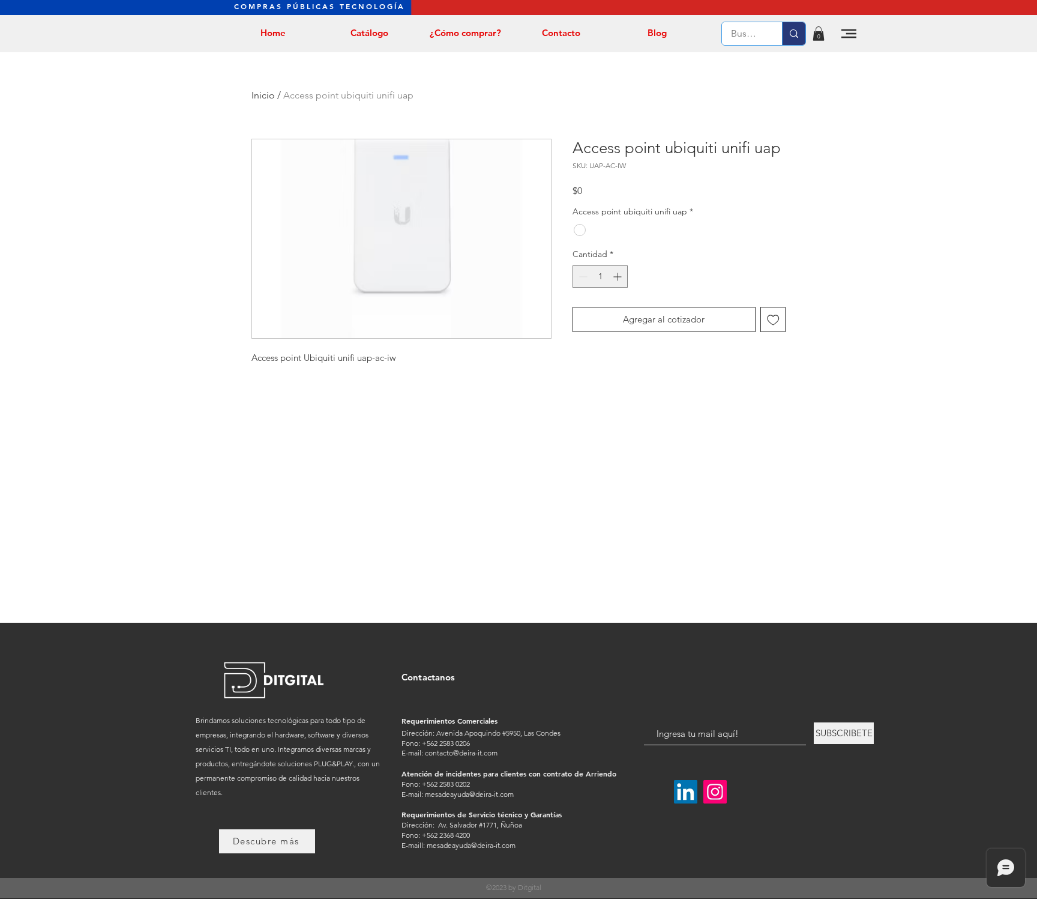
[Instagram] (715, 792)
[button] (819, 33)
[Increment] (618, 276)
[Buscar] (793, 33)
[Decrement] (581, 276)
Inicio (263, 95)
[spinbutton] (600, 276)
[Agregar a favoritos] (773, 320)
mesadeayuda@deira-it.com (469, 794)
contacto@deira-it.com (461, 752)
